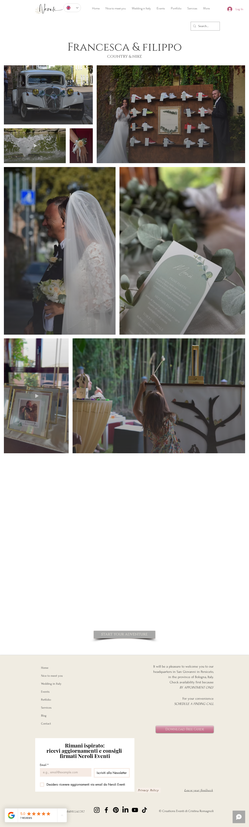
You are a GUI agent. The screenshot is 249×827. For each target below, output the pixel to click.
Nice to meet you (52, 675)
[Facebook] (106, 810)
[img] (48, 16)
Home (44, 667)
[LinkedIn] (125, 810)
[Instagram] (97, 810)
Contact (46, 723)
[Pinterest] (116, 810)
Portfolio (46, 699)
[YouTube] (135, 810)
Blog (43, 715)
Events (45, 691)
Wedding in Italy (51, 683)
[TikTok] (144, 810)
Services (46, 707)
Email (44, 765)
